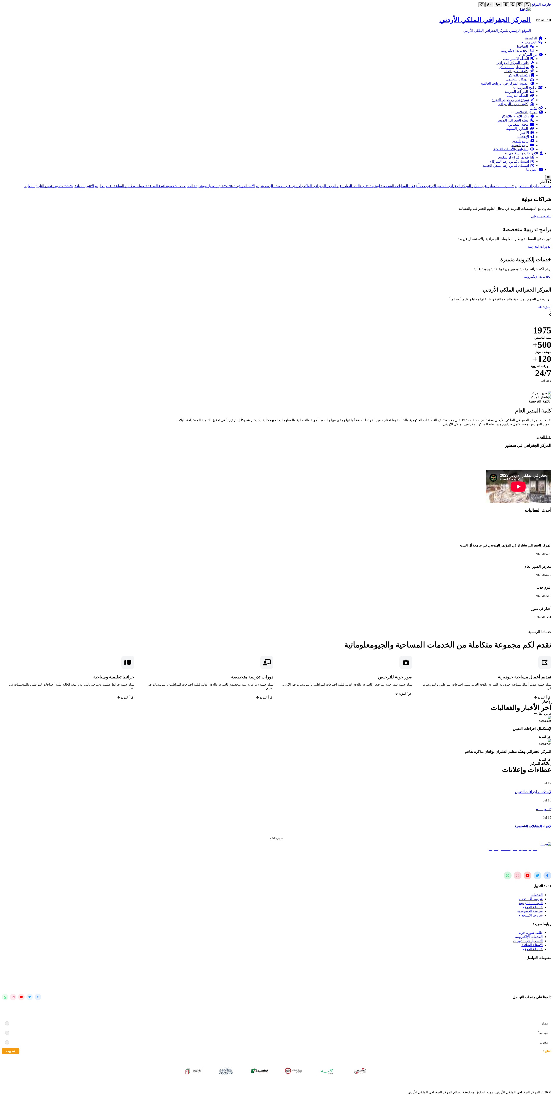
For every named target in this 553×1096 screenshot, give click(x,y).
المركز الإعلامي (526, 112)
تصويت (10, 1051)
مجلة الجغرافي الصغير (513, 120)
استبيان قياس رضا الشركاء (509, 161)
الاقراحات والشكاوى (523, 153)
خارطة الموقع (541, 4)
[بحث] (527, 4)
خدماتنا (528, 307)
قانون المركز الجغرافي (512, 63)
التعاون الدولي (541, 216)
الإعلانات (522, 137)
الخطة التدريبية (517, 96)
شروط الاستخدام (530, 899)
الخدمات (530, 42)
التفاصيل (521, 46)
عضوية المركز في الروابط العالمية (504, 83)
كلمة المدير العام (516, 71)
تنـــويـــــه (543, 809)
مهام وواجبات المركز (514, 67)
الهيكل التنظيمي (517, 79)
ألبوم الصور (520, 141)
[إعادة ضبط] (481, 4)
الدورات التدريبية (516, 91)
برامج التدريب (527, 87)
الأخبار (524, 133)
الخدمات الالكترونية (514, 50)
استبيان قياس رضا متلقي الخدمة (505, 165)
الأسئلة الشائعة (532, 945)
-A (489, 4)
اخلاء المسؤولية (235, 1085)
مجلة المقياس (518, 124)
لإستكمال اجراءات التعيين (533, 186)
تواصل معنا (511, 276)
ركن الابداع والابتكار (515, 116)
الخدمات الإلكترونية (537, 276)
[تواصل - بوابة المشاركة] (260, 1071)
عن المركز (529, 54)
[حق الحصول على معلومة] (193, 1071)
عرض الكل (544, 713)
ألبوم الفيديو (520, 145)
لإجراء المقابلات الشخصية (533, 826)
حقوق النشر (280, 1085)
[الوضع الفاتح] (506, 4)
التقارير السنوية (517, 128)
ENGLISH (543, 20)
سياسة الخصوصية (530, 911)
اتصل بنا (531, 169)
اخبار (533, 108)
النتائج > (547, 1051)
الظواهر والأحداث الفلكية (510, 149)
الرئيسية (531, 38)
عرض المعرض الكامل (21, 628)
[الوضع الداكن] (512, 4)
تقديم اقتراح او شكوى (513, 157)
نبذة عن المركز (519, 75)
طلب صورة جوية (531, 932)
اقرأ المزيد (544, 437)
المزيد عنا (544, 307)
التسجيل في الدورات (528, 941)
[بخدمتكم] (360, 1071)
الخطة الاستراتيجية (515, 59)
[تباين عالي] (519, 4)
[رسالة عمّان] (226, 1071)
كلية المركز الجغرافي (513, 104)
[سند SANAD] (327, 1071)
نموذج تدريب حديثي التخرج (510, 100)
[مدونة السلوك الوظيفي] (293, 1071)
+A (498, 4)
